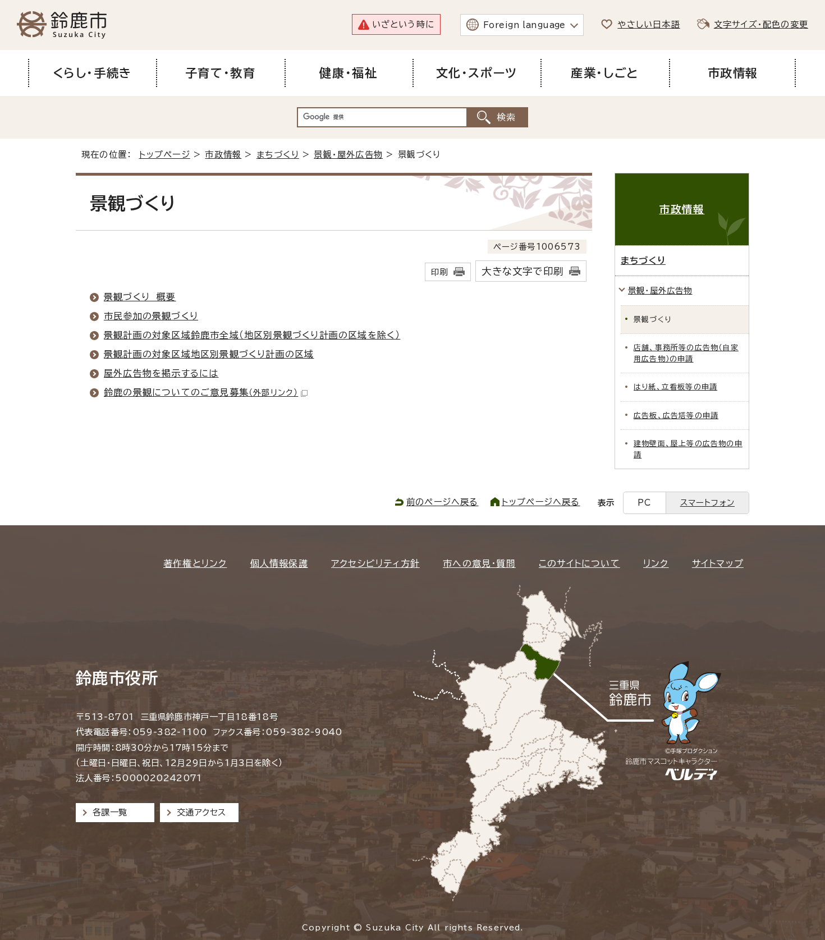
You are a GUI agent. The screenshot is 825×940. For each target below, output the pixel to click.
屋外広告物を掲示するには (161, 373)
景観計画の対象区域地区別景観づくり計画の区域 (209, 354)
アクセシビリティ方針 (375, 563)
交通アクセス (201, 812)
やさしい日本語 (648, 24)
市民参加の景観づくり (151, 315)
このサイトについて (579, 563)
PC (644, 502)
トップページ (164, 154)
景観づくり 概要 (140, 296)
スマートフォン (707, 502)
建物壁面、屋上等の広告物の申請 (688, 449)
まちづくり (277, 154)
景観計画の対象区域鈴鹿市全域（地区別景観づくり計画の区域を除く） (252, 335)
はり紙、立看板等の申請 (675, 387)
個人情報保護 (279, 563)
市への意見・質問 (479, 563)
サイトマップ (718, 563)
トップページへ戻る (541, 502)
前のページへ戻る (442, 502)
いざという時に (403, 24)
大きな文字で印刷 (522, 271)
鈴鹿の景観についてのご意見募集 (201, 392)
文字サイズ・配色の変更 (761, 24)
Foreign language (524, 25)
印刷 (439, 272)
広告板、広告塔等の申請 (676, 415)
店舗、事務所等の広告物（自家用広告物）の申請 (686, 353)
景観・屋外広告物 (348, 154)
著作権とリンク (195, 563)
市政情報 (223, 154)
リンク (656, 563)
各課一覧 (110, 812)
